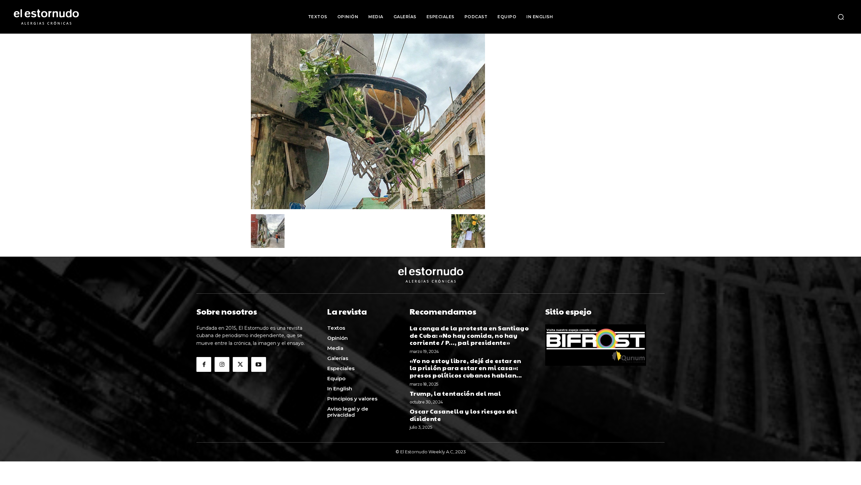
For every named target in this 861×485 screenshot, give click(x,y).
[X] (240, 364)
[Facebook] (203, 364)
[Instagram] (222, 364)
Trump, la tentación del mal (456, 393)
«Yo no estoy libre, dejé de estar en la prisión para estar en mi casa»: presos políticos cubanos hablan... (466, 367)
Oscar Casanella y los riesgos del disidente (464, 415)
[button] (841, 17)
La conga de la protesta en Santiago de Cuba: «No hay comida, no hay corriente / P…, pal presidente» (469, 335)
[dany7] (368, 207)
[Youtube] (258, 364)
